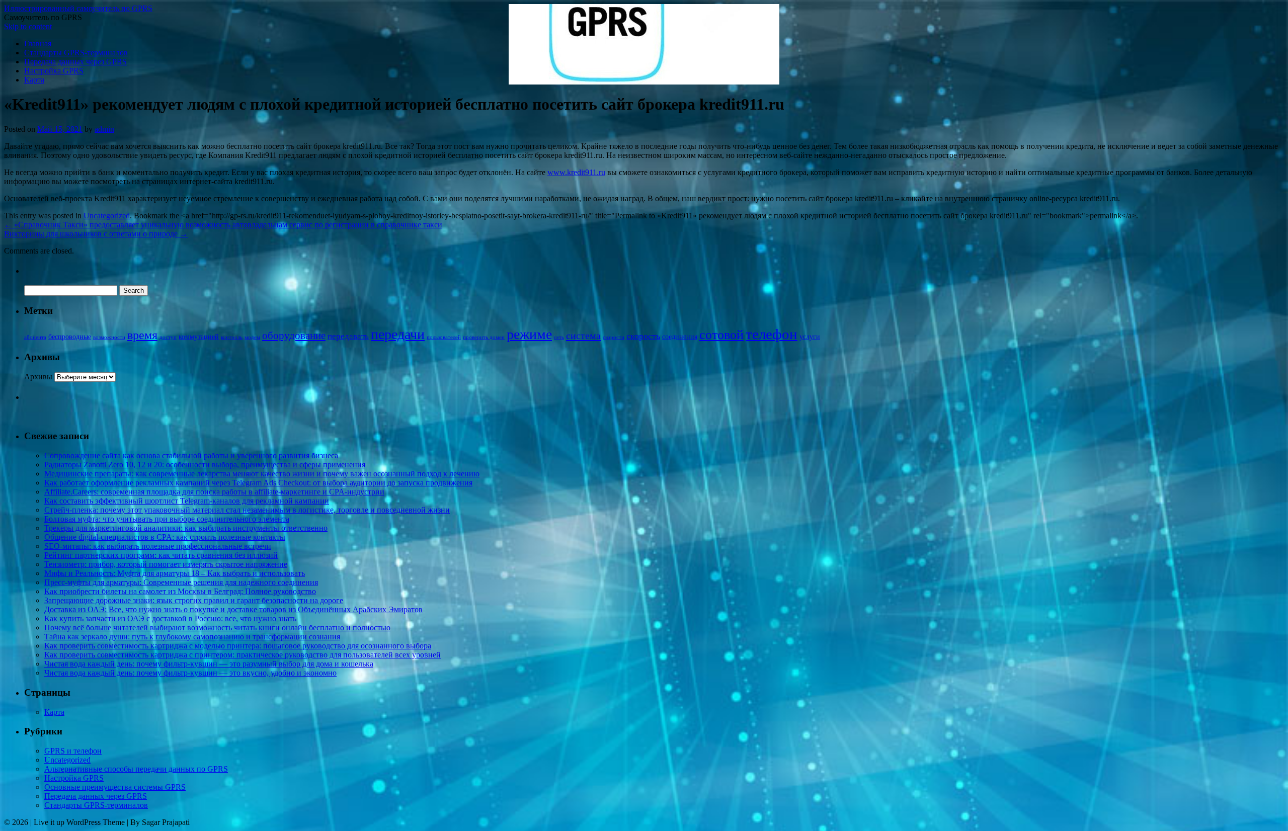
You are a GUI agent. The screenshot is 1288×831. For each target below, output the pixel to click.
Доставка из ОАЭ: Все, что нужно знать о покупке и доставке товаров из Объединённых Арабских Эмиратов (233, 609)
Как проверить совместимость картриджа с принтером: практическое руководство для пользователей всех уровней (242, 654)
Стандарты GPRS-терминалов (76, 52)
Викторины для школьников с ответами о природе (96, 233)
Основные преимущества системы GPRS (115, 787)
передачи (398, 334)
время (142, 335)
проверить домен (484, 337)
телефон (771, 334)
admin (104, 129)
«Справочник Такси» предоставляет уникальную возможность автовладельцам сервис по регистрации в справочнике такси (223, 224)
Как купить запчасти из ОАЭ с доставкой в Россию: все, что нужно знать (170, 618)
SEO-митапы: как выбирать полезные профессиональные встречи (157, 546)
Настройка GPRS (54, 70)
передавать (348, 336)
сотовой (721, 334)
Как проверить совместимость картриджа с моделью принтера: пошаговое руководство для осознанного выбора (237, 645)
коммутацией (199, 337)
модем (252, 337)
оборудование (294, 335)
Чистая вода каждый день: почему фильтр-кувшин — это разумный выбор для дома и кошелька (208, 663)
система (583, 335)
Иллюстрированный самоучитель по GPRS (78, 8)
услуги (809, 337)
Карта (34, 79)
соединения (679, 337)
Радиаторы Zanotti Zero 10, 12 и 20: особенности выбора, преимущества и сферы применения (204, 464)
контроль (232, 337)
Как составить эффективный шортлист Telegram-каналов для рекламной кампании (186, 500)
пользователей (444, 337)
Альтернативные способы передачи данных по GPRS (136, 769)
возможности (109, 337)
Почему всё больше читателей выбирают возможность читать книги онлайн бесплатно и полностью (217, 627)
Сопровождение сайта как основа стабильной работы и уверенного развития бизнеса (191, 455)
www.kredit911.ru (576, 172)
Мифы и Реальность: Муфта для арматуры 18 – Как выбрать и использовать (174, 573)
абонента (35, 337)
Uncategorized (107, 215)
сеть (559, 337)
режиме (529, 334)
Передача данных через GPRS (75, 61)
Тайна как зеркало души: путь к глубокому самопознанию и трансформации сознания (192, 636)
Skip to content (28, 26)
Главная (37, 43)
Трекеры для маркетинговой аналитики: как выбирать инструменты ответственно (186, 528)
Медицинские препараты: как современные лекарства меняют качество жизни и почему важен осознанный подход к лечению (261, 473)
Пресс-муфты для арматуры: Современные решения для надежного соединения (181, 582)
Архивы (38, 376)
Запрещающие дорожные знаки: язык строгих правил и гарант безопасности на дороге (193, 600)
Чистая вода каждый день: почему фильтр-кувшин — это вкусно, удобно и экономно (190, 673)
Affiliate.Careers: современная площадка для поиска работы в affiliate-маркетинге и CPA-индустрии (214, 491)
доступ (168, 337)
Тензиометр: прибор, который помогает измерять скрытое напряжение (165, 564)
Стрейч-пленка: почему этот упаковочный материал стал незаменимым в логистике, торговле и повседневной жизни (247, 510)
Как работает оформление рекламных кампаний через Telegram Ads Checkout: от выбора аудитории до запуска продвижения (258, 482)
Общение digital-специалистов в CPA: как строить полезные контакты (164, 537)
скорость (643, 336)
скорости (613, 337)
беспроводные (69, 337)
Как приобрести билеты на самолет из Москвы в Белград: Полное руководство (180, 591)
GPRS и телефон (73, 750)
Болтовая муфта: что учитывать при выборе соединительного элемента (166, 519)
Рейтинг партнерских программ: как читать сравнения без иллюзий (161, 555)
